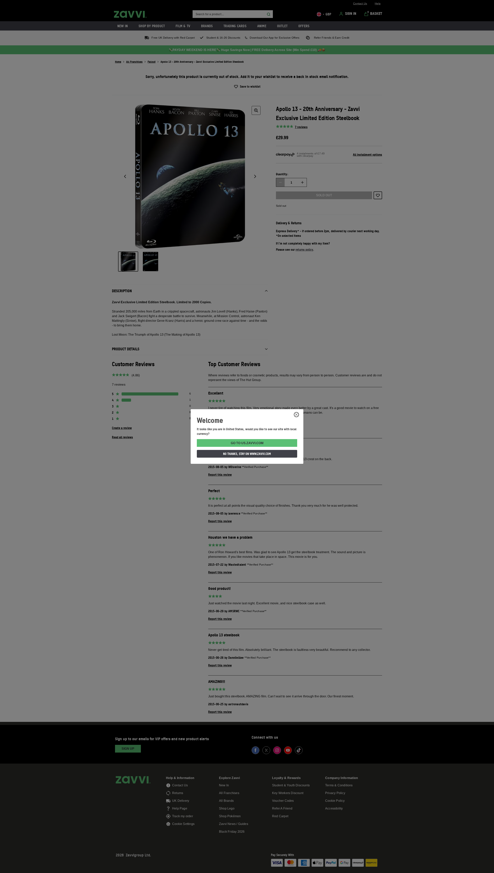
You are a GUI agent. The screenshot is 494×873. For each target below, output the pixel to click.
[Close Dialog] (296, 414)
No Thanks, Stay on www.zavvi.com (247, 454)
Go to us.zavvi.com (247, 443)
